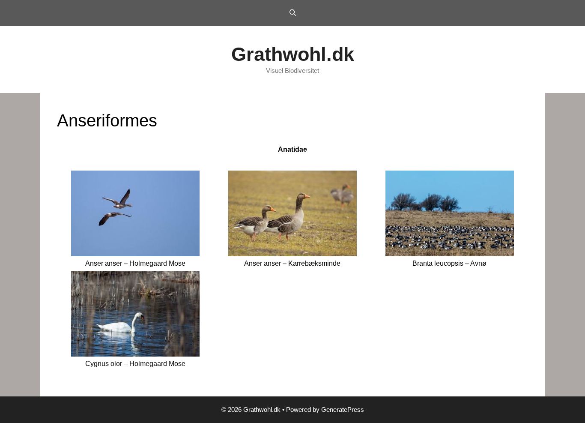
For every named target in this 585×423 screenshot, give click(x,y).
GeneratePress (342, 409)
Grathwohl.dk (292, 54)
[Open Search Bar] (292, 13)
